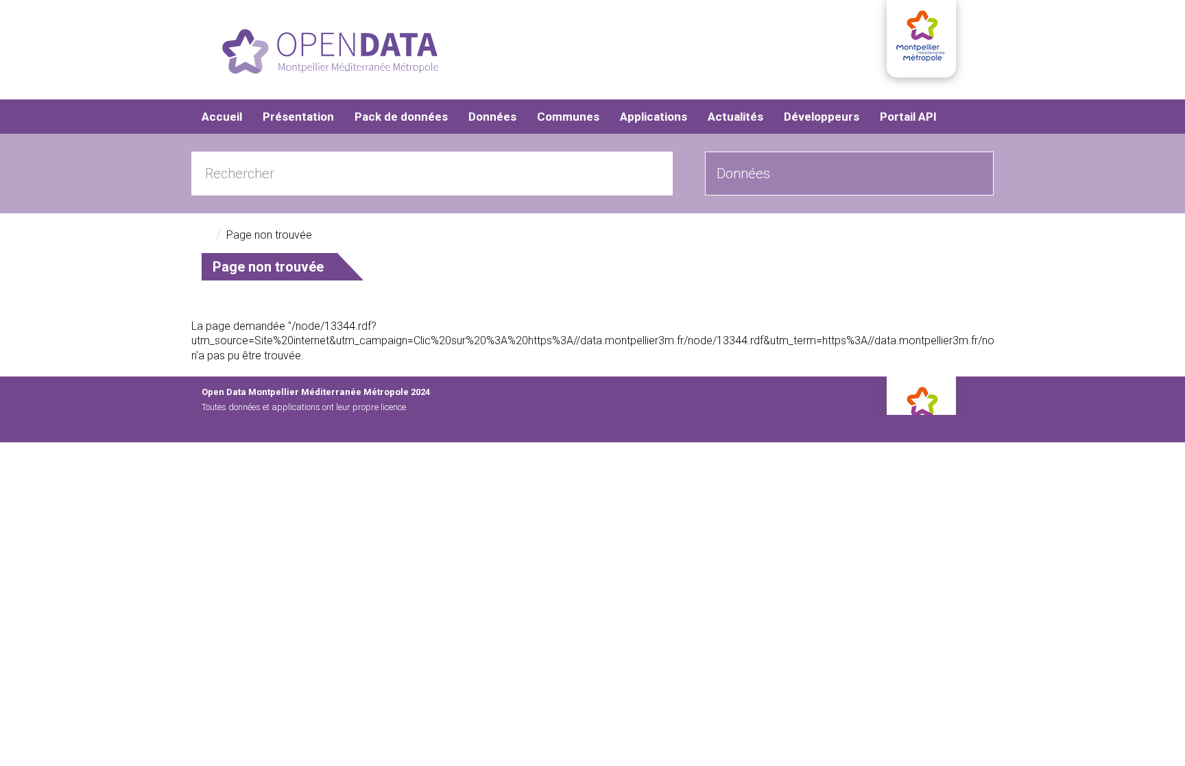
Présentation (298, 116)
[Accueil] (330, 51)
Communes (568, 116)
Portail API (908, 116)
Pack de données (401, 116)
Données (492, 116)
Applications (653, 116)
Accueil (222, 116)
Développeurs (821, 116)
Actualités (735, 116)
